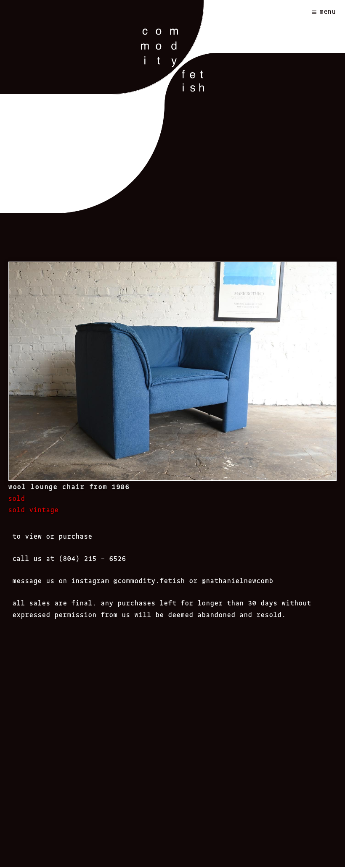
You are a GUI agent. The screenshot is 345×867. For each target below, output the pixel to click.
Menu (328, 11)
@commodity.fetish (149, 580)
